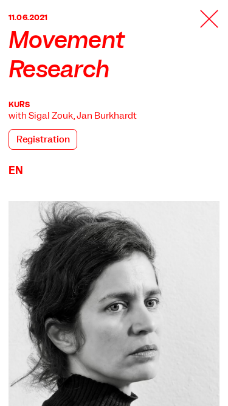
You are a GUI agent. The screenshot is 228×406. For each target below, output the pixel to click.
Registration (43, 139)
